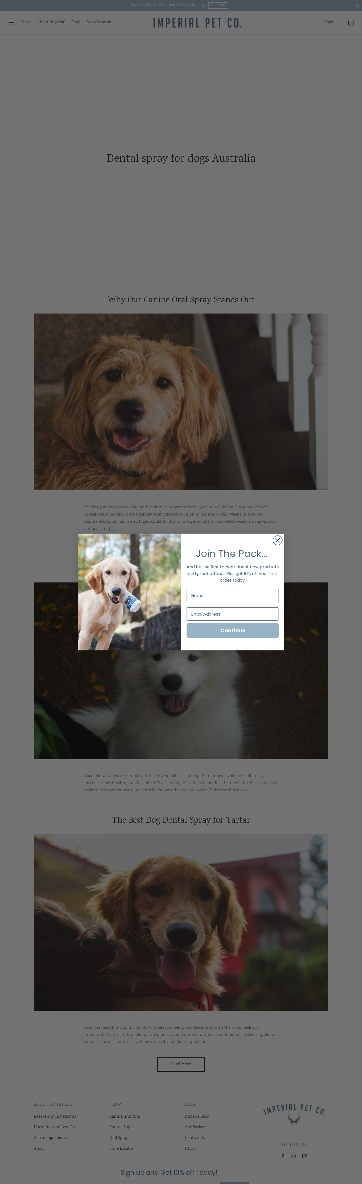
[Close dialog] (277, 540)
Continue (232, 630)
